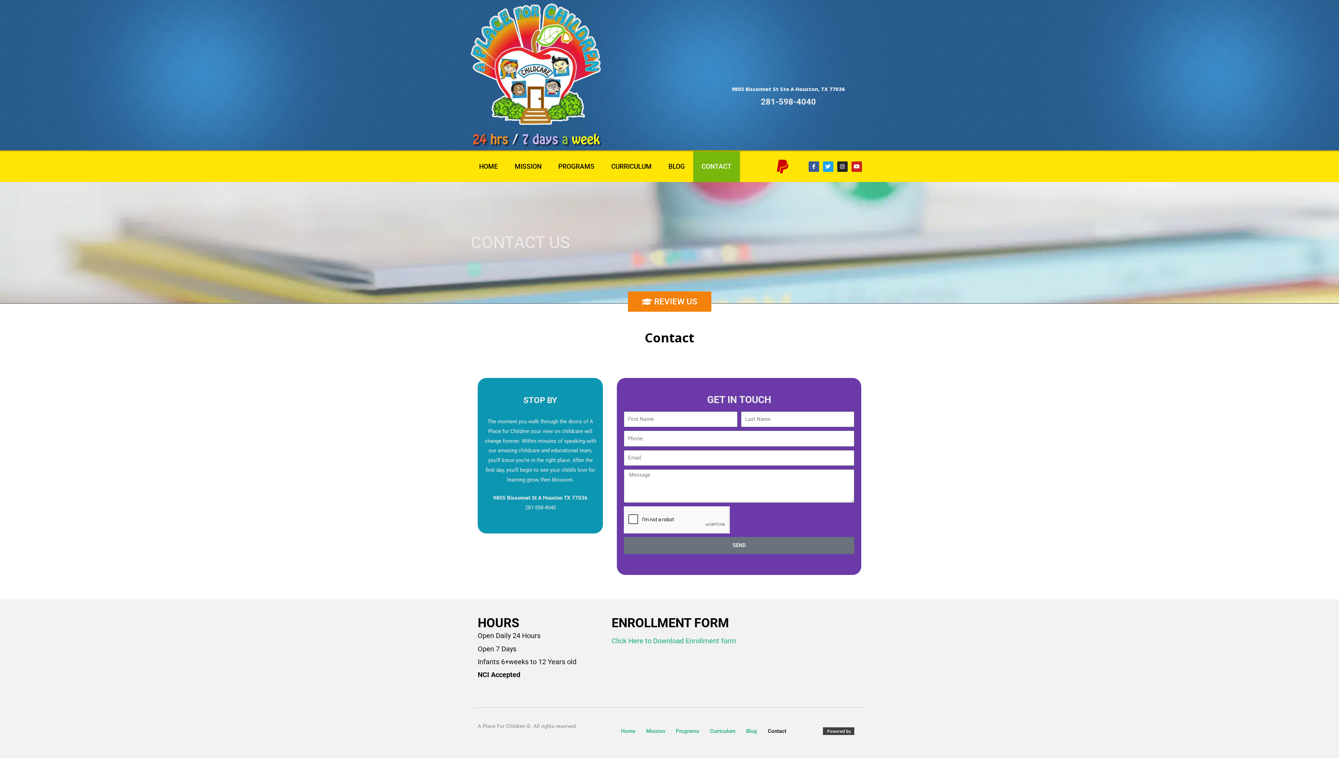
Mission (528, 166)
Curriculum (631, 166)
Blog (676, 166)
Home (488, 166)
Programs (576, 166)
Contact (717, 166)
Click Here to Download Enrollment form (674, 641)
